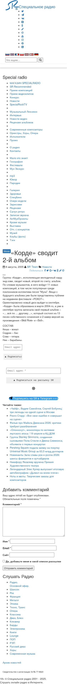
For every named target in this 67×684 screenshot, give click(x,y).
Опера (14, 610)
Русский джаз (17, 646)
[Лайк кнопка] (4, 274)
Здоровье (15, 193)
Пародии (15, 183)
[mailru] (22, 32)
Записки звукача (19, 215)
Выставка (15, 225)
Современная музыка (22, 653)
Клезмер (15, 621)
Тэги (12, 240)
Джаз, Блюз (16, 618)
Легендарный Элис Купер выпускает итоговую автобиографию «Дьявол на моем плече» (37, 470)
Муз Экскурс (17, 168)
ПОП (12, 639)
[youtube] (22, 36)
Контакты (15, 151)
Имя (6, 541)
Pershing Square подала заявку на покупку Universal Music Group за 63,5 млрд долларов (36, 449)
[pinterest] (22, 43)
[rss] (22, 47)
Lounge (14, 635)
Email (7, 548)
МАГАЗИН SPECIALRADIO (25, 83)
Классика (15, 614)
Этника (14, 603)
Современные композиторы (26, 129)
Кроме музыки (18, 222)
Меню (7, 251)
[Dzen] (22, 22)
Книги (13, 632)
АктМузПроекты (19, 218)
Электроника (17, 628)
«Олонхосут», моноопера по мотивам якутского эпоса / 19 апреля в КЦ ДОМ (32, 431)
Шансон (14, 589)
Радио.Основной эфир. (19, 583)
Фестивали (16, 165)
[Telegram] (22, 14)
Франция (15, 596)
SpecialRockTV (18, 104)
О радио (15, 147)
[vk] (22, 18)
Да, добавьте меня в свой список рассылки (33, 561)
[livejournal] (22, 29)
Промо (14, 140)
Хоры (13, 650)
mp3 (12, 176)
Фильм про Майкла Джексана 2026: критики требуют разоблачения (35, 424)
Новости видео (18, 118)
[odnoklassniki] (22, 25)
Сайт (6, 555)
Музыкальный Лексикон (23, 111)
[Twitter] (22, 11)
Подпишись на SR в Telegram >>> (35, 398)
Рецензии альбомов (21, 122)
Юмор (13, 179)
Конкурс (14, 97)
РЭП (12, 643)
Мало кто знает (19, 158)
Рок (12, 593)
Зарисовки (16, 204)
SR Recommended (20, 86)
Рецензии (15, 208)
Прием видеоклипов (21, 93)
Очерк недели (18, 200)
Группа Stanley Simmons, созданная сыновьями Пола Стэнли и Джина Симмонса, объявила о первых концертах (36, 440)
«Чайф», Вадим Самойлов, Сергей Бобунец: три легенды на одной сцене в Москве (36, 410)
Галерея (15, 190)
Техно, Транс (17, 607)
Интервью (15, 115)
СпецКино (16, 197)
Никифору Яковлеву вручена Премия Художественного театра (32, 463)
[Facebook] (45, 270)
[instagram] (22, 39)
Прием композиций (21, 90)
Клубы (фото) (18, 236)
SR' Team (32, 266)
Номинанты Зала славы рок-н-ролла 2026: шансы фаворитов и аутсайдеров (35, 456)
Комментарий (12, 504)
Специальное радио (37, 6)
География (16, 161)
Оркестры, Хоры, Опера (24, 133)
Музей (13, 233)
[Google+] (51, 270)
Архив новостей (12, 662)
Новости (14, 101)
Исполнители (17, 136)
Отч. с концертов (19, 229)
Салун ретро (17, 211)
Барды (14, 625)
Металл (14, 600)
